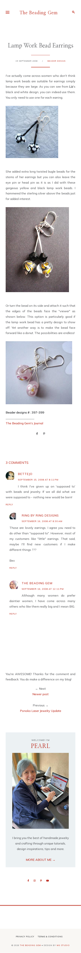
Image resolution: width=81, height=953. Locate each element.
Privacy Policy (25, 936)
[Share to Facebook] (37, 433)
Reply (9, 504)
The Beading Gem (39, 13)
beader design (56, 61)
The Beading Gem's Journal (24, 423)
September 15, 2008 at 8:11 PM (38, 479)
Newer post (40, 694)
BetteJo (25, 474)
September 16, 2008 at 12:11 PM (43, 588)
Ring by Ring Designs (40, 515)
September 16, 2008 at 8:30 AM (42, 521)
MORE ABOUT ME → (40, 860)
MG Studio (63, 945)
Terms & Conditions (50, 936)
